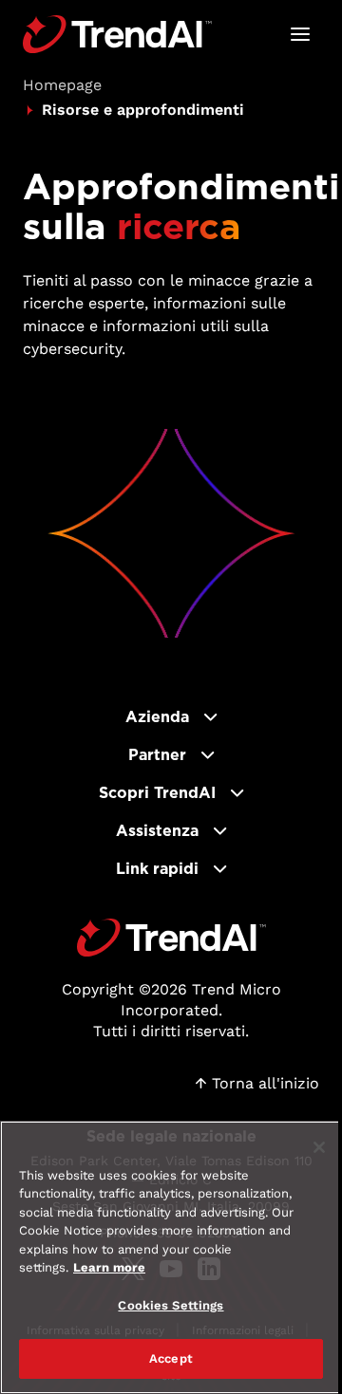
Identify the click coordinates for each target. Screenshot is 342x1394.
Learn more (109, 1267)
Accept (171, 1358)
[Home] (171, 938)
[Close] (319, 1147)
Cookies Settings (170, 1305)
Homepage (62, 85)
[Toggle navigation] (300, 34)
